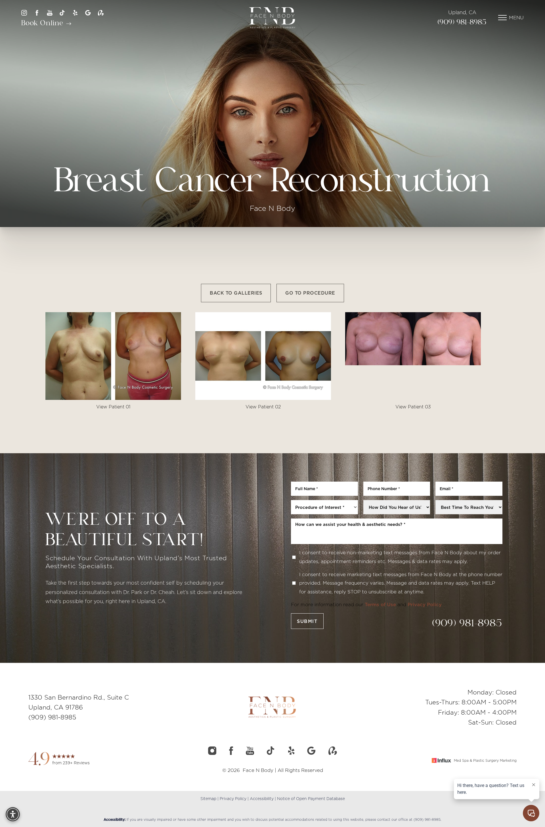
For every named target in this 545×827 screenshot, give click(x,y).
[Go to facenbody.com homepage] (272, 17)
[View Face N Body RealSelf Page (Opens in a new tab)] (101, 12)
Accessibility (262, 798)
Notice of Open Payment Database (311, 798)
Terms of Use (380, 604)
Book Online (43, 23)
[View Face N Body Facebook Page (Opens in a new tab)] (37, 12)
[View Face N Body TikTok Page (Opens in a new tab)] (62, 12)
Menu (516, 17)
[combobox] (324, 507)
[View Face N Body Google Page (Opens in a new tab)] (88, 12)
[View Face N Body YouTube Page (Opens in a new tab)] (50, 12)
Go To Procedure (310, 293)
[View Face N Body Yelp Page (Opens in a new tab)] (75, 12)
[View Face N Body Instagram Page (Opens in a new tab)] (24, 12)
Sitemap (208, 798)
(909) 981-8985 (462, 22)
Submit (307, 621)
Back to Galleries (236, 293)
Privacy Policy (425, 604)
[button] (502, 17)
